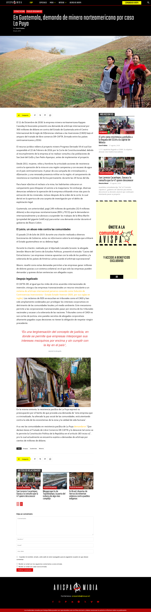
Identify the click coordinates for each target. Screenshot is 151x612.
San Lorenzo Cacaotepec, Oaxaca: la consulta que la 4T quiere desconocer (27, 493)
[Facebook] (35, 115)
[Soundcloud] (72, 602)
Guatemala (33, 448)
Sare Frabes (20, 28)
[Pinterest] (45, 115)
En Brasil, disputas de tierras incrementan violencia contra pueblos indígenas (79, 494)
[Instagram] (59, 602)
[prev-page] (17, 504)
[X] (40, 115)
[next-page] (21, 504)
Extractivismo (19, 11)
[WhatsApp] (50, 115)
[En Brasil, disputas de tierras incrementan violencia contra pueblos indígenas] (81, 480)
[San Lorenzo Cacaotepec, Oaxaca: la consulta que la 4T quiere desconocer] (28, 480)
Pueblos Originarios (34, 11)
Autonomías (103, 132)
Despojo (25, 448)
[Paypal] (66, 602)
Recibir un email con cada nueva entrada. (33, 566)
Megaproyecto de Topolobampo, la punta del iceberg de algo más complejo (54, 494)
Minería (41, 448)
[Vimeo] (91, 602)
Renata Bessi (103, 183)
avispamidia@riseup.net (81, 596)
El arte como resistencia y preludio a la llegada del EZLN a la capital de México (116, 140)
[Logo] (14, 2)
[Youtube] (98, 602)
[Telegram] (78, 602)
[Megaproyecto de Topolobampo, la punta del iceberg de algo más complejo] (55, 480)
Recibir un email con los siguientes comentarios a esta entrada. (40, 564)
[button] (148, 2)
